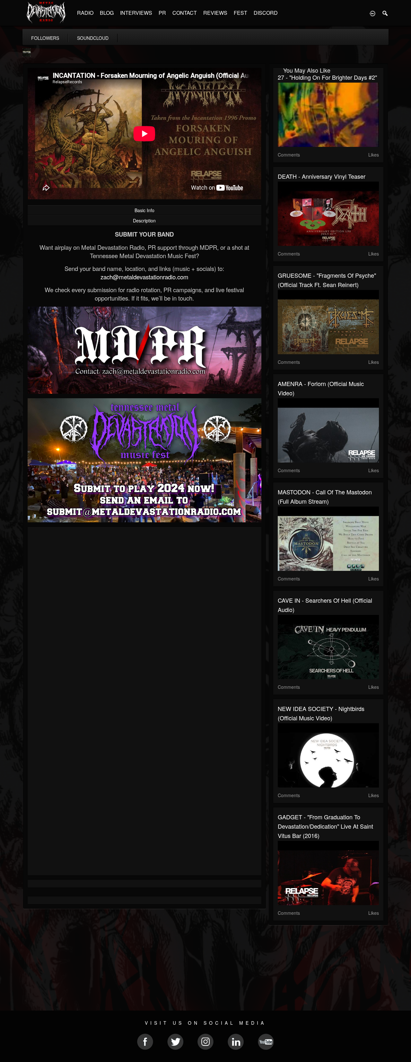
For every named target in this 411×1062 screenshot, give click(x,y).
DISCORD (266, 12)
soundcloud (93, 38)
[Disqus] (144, 617)
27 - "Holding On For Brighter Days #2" (327, 77)
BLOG (107, 12)
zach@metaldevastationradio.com (144, 277)
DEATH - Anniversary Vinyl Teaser (321, 176)
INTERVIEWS (136, 12)
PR (162, 12)
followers (45, 38)
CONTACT (184, 12)
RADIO (85, 12)
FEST (240, 12)
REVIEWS (215, 12)
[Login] (372, 13)
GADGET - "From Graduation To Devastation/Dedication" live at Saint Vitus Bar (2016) (325, 826)
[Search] (385, 13)
